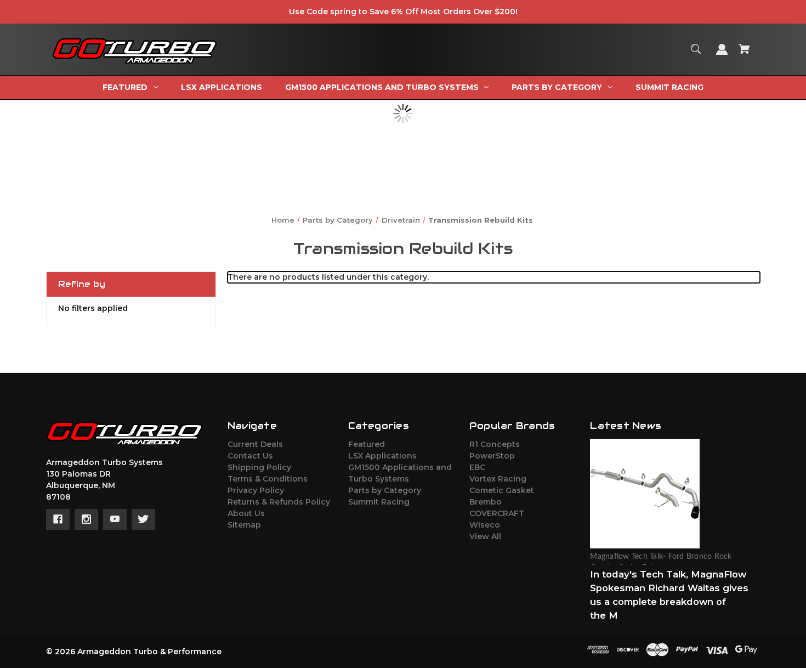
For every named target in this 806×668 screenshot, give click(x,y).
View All (485, 536)
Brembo (485, 502)
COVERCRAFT (496, 513)
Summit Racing (379, 502)
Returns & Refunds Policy (279, 502)
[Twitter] (143, 519)
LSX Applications (382, 456)
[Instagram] (86, 519)
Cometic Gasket (501, 490)
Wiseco (484, 525)
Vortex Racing (497, 479)
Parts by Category (384, 490)
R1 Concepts (494, 444)
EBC (477, 467)
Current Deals (255, 444)
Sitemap (244, 525)
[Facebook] (58, 519)
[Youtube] (115, 519)
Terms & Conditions (268, 479)
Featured (366, 444)
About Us (246, 513)
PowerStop (492, 456)
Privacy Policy (256, 490)
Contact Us (250, 456)
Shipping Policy (259, 467)
